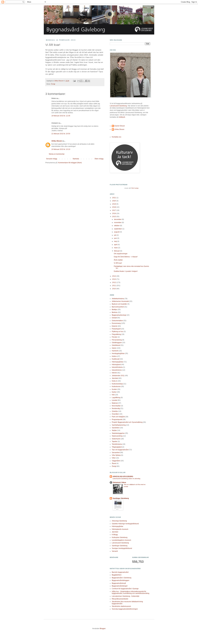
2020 (114, 201)
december (118, 219)
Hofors (114, 356)
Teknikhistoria (117, 444)
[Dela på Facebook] (86, 81)
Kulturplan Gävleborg (119, 537)
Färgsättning (116, 334)
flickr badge (135, 188)
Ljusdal (114, 400)
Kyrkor (114, 392)
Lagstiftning (116, 397)
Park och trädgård (118, 417)
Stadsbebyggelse (118, 433)
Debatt (114, 318)
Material (115, 403)
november (118, 222)
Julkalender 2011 (118, 376)
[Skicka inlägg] (74, 81)
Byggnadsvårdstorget (119, 586)
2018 (114, 207)
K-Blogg (115, 535)
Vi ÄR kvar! (118, 263)
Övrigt (53, 84)
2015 (114, 217)
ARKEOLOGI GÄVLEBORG (123, 476)
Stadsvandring (117, 436)
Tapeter (114, 441)
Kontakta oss (116, 137)
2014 (114, 276)
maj (115, 241)
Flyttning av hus (117, 331)
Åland (114, 463)
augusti (117, 232)
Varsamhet (116, 452)
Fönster (114, 337)
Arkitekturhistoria (118, 299)
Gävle (114, 348)
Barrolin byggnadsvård (120, 572)
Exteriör (114, 326)
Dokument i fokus (119, 482)
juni (115, 238)
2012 (114, 282)
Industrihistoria (117, 367)
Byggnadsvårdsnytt (119, 583)
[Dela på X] (83, 81)
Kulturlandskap (117, 384)
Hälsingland (116, 364)
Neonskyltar (116, 406)
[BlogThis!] (81, 81)
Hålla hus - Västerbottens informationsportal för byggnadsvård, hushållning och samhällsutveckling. (131, 592)
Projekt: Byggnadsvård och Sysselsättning (127, 422)
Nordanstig (116, 408)
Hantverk (115, 351)
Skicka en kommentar (57, 154)
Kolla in (114, 381)
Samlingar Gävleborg (121, 498)
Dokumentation (117, 321)
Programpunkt (117, 419)
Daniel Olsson (119, 126)
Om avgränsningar (120, 254)
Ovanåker (115, 414)
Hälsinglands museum (120, 529)
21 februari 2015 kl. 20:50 (60, 134)
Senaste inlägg (51, 159)
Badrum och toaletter (119, 304)
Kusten (114, 389)
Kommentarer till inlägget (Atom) (70, 163)
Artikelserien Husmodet (120, 301)
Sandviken (116, 428)
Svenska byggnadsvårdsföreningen (125, 609)
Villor (114, 458)
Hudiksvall (115, 359)
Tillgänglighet (117, 447)
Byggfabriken (116, 575)
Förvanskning (117, 340)
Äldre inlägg (99, 159)
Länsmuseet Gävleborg (118, 106)
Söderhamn (116, 439)
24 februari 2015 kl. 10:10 (60, 149)
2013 (114, 279)
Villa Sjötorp (116, 455)
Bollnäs (114, 312)
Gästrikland (116, 345)
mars (116, 248)
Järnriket (115, 378)
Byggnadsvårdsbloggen (120, 580)
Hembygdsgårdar (118, 353)
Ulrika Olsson (56, 141)
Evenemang (116, 323)
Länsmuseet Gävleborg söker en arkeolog (126, 478)
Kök (113, 395)
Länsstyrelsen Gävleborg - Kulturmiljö (125, 596)
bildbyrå (122, 117)
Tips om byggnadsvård (120, 450)
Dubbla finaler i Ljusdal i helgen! (126, 271)
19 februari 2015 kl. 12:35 (60, 116)
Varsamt (115, 551)
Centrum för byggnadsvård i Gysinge (125, 589)
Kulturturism (116, 386)
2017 (114, 210)
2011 (114, 286)
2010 (114, 289)
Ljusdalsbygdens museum (121, 540)
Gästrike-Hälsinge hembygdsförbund (125, 524)
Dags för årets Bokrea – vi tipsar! (126, 257)
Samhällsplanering (119, 425)
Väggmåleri (116, 461)
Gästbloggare (117, 343)
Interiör (114, 373)
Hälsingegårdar (117, 362)
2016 (114, 213)
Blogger (102, 628)
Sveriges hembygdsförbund (122, 548)
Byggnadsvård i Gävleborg (121, 578)
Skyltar (114, 430)
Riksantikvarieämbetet (120, 599)
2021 (114, 198)
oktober (117, 226)
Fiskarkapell (116, 329)
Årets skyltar (118, 260)
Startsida (76, 159)
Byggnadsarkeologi (119, 315)
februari (117, 251)
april (116, 245)
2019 (114, 204)
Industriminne (117, 370)
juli (115, 235)
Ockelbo (115, 411)
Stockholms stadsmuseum (121, 606)
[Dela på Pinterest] (89, 81)
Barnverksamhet (118, 307)
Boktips (114, 309)
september (118, 229)
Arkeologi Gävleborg (119, 521)
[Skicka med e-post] (78, 81)
